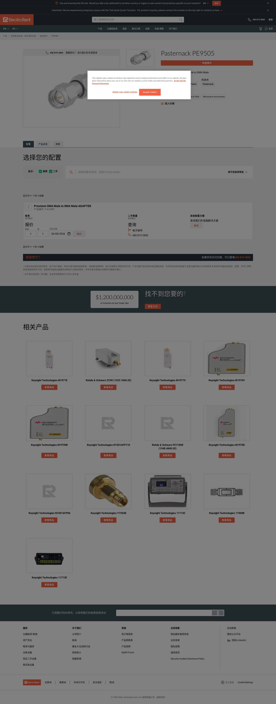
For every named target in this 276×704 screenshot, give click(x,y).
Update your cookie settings (124, 92)
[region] (139, 85)
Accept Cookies (150, 92)
